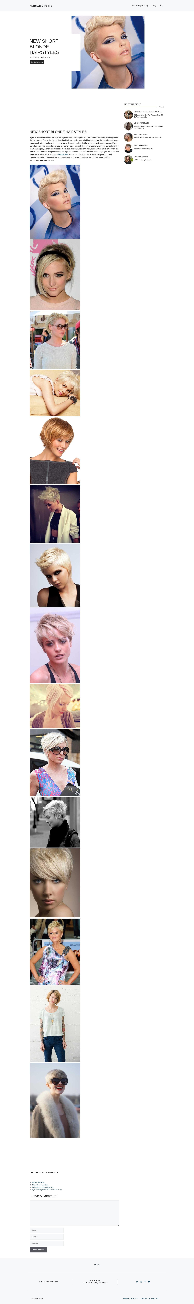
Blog (154, 5)
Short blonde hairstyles (40, 1185)
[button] (161, 5)
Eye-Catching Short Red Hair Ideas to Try (47, 1190)
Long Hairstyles (141, 123)
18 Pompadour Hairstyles (143, 149)
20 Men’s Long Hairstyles (143, 160)
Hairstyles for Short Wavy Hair (42, 1187)
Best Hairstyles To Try (140, 5)
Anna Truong (34, 57)
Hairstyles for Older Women (147, 112)
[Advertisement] (74, 114)
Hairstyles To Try (41, 5)
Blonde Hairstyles (37, 62)
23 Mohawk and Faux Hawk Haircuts (147, 137)
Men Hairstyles (141, 134)
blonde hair (63, 155)
